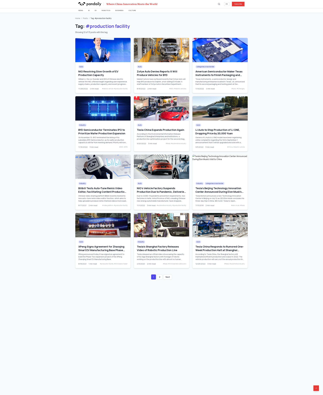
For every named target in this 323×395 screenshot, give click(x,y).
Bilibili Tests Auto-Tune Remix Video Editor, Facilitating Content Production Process (102, 192)
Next (168, 277)
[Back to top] (316, 388)
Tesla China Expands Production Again (160, 130)
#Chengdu (241, 89)
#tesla (168, 144)
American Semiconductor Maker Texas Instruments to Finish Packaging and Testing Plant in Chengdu (219, 75)
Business (119, 10)
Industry (82, 125)
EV (96, 10)
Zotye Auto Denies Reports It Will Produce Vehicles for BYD (157, 73)
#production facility (121, 89)
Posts (85, 18)
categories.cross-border (205, 67)
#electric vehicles (180, 89)
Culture (132, 10)
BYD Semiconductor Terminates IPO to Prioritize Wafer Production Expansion (101, 131)
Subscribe (238, 4)
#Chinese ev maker (121, 264)
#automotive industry (178, 144)
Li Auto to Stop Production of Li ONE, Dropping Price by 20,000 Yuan (217, 131)
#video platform (107, 205)
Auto (81, 67)
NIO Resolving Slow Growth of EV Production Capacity (98, 73)
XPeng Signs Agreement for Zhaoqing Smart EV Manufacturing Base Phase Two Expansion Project (101, 250)
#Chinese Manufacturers (177, 264)
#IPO (126, 147)
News (80, 10)
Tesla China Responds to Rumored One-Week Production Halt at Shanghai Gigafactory (219, 250)
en (227, 4)
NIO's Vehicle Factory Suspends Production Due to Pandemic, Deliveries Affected (161, 192)
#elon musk (235, 205)
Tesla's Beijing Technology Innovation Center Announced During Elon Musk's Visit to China (218, 192)
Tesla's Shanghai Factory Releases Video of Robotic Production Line (158, 248)
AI (89, 10)
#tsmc (233, 89)
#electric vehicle (107, 89)
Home (77, 18)
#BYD (171, 89)
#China (230, 147)
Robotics (106, 10)
